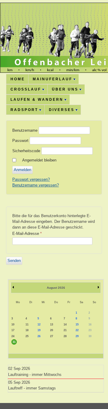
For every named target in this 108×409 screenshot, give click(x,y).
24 (12, 336)
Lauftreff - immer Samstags (32, 388)
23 (90, 330)
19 (39, 330)
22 (77, 330)
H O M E (17, 79)
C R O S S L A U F (25, 89)
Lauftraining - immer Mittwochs (35, 374)
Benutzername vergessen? (35, 185)
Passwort (20, 140)
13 (51, 324)
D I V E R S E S (61, 110)
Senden (14, 260)
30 (90, 336)
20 (51, 330)
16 (90, 324)
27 (51, 336)
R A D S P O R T (23, 110)
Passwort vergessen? (31, 179)
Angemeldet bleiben (39, 160)
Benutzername (25, 130)
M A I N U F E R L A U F (52, 79)
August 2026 (56, 287)
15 (77, 324)
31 (14, 341)
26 (39, 336)
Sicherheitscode (26, 151)
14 (65, 324)
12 (39, 324)
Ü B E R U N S (64, 89)
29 (77, 336)
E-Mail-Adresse (27, 233)
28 (65, 336)
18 (27, 330)
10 (12, 324)
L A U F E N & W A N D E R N (36, 99)
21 (65, 330)
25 (27, 336)
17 (12, 330)
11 (27, 324)
